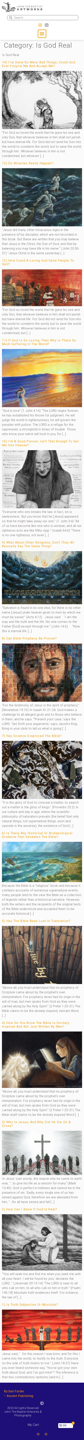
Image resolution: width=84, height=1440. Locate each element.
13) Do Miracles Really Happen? (28, 163)
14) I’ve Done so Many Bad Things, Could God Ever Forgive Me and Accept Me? (38, 64)
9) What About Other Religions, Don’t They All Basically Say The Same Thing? (38, 544)
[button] (42, 33)
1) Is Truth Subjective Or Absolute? (30, 1304)
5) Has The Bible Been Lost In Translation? (36, 921)
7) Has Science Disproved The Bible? (32, 736)
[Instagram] (40, 25)
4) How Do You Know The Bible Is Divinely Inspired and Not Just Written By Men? (36, 1024)
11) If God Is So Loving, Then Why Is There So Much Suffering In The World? (39, 342)
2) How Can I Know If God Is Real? (29, 1209)
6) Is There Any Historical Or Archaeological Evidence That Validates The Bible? (37, 835)
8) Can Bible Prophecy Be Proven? (29, 638)
